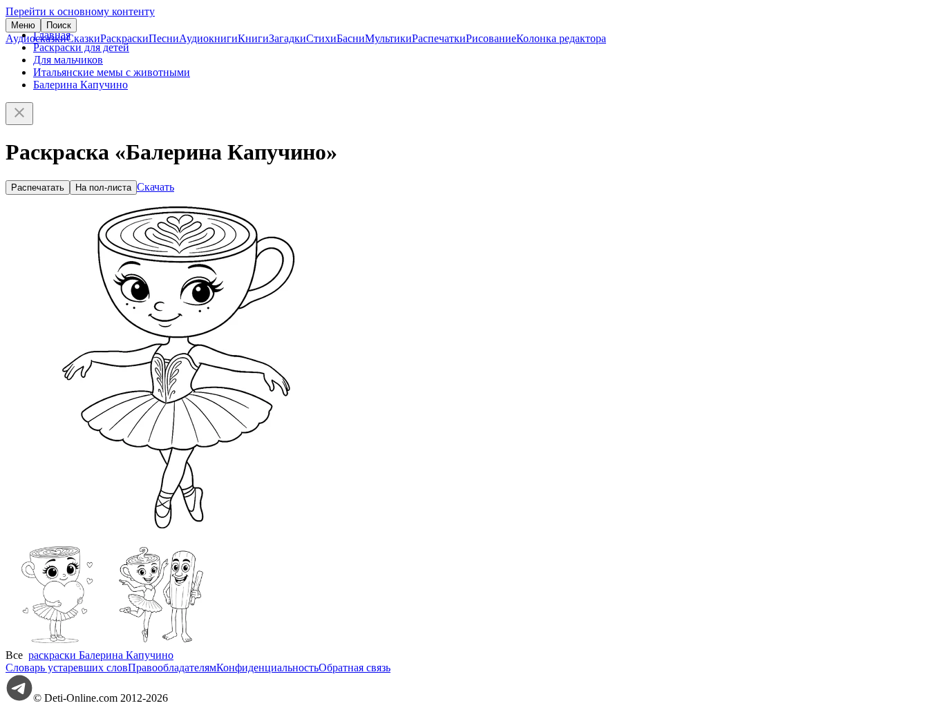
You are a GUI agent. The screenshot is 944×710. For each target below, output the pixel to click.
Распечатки (439, 38)
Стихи (321, 38)
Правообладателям (172, 667)
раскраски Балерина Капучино (100, 655)
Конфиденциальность (267, 667)
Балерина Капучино (80, 84)
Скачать (155, 187)
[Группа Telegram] (19, 698)
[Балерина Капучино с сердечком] (57, 643)
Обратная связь (354, 667)
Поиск (58, 25)
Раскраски (124, 38)
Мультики (388, 38)
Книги (253, 38)
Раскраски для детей (81, 47)
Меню (23, 25)
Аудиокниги (208, 38)
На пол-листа (103, 187)
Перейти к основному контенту (80, 11)
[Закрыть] (19, 113)
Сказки (83, 38)
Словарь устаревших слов (67, 667)
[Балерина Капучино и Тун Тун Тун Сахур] (161, 643)
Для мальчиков (68, 60)
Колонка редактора (561, 38)
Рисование (491, 38)
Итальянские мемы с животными (111, 72)
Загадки (287, 38)
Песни (164, 38)
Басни (351, 38)
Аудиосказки (36, 38)
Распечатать (37, 187)
